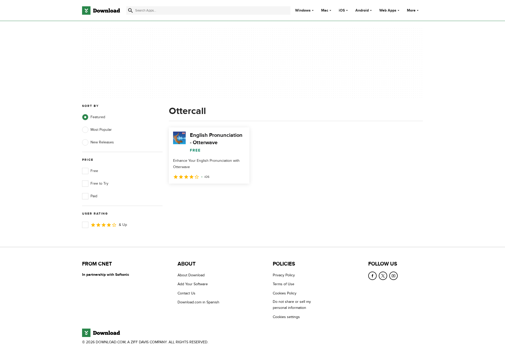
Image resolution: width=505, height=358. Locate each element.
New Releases (102, 142)
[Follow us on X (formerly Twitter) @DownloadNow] (383, 276)
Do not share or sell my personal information (292, 304)
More (411, 10)
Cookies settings (286, 317)
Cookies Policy (284, 293)
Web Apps (387, 10)
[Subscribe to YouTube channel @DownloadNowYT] (393, 276)
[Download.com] (101, 10)
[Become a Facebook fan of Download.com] (372, 276)
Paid (93, 196)
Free (94, 171)
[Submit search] (130, 10)
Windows (303, 10)
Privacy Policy (284, 275)
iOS (342, 10)
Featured (97, 117)
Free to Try (99, 183)
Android (362, 10)
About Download (191, 275)
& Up (123, 224)
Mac (324, 10)
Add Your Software (193, 284)
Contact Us (186, 293)
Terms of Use (283, 284)
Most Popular (101, 129)
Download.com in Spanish (198, 302)
